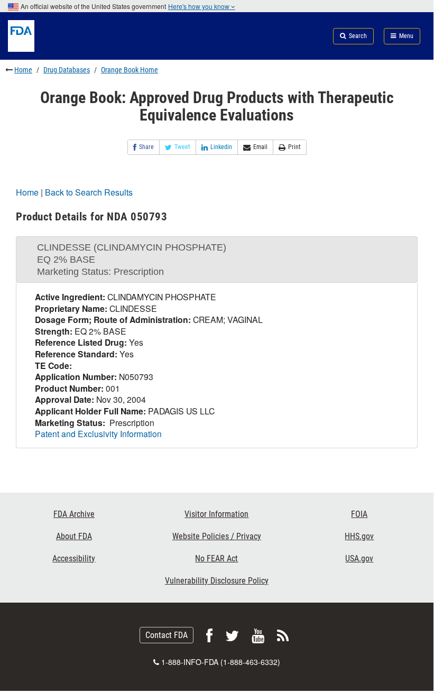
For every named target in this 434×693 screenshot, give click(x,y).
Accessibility (73, 558)
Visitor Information (216, 514)
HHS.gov (359, 536)
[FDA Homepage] (72, 48)
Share (146, 147)
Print (294, 147)
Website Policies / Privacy (216, 536)
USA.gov (359, 558)
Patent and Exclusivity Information (98, 433)
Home (23, 70)
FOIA (359, 514)
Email (260, 147)
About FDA (74, 536)
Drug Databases (66, 70)
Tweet (182, 147)
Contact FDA (166, 635)
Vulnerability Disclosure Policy (217, 581)
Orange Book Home (129, 70)
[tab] (217, 259)
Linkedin (221, 147)
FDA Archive (74, 514)
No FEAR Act (216, 558)
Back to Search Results (89, 192)
